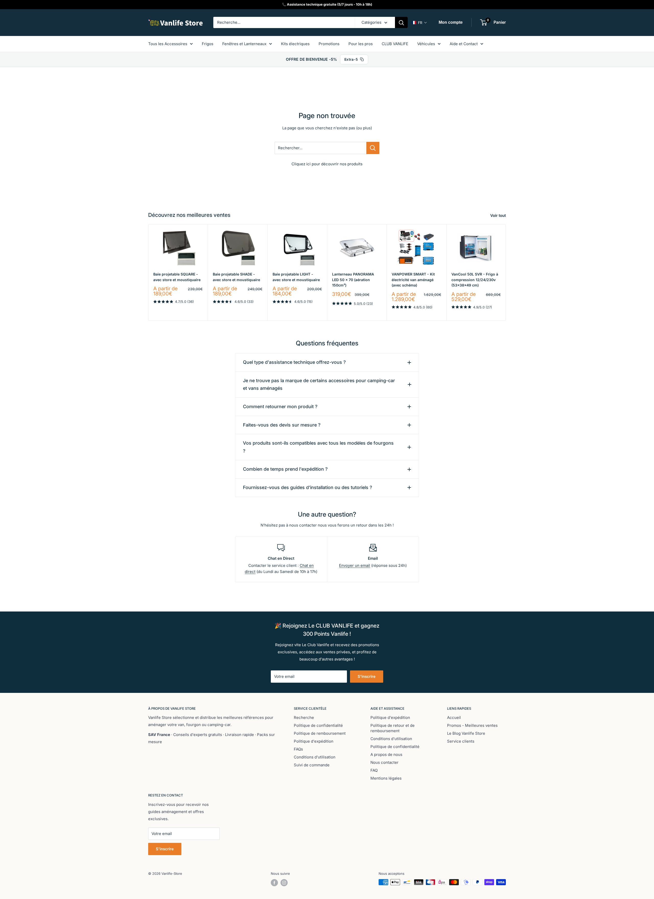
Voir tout (498, 215)
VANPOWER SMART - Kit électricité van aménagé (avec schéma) (413, 279)
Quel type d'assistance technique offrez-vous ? (294, 362)
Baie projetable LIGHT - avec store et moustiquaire (296, 277)
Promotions (329, 43)
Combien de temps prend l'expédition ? (285, 469)
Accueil (454, 717)
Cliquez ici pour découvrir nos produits (327, 163)
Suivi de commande (312, 765)
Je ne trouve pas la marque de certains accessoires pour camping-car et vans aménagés (319, 384)
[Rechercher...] (372, 148)
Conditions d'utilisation (314, 757)
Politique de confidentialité (318, 725)
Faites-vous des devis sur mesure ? (282, 425)
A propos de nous (386, 754)
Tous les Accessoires (167, 43)
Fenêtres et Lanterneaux (244, 43)
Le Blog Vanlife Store (466, 733)
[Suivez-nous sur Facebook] (274, 882)
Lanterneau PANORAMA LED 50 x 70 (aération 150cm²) (353, 279)
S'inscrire (367, 676)
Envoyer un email (354, 565)
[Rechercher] (401, 22)
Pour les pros (360, 43)
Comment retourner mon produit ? (280, 406)
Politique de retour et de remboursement (392, 728)
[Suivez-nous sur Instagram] (284, 882)
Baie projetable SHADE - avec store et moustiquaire (236, 277)
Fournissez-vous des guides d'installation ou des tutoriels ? (307, 487)
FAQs (298, 749)
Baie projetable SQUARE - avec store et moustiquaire (177, 277)
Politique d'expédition (313, 741)
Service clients (460, 741)
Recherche (304, 717)
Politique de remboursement (320, 733)
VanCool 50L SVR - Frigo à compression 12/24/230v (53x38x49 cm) (474, 279)
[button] (419, 22)
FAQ (374, 770)
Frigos (207, 43)
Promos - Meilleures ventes (472, 725)
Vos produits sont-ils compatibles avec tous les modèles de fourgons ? (318, 447)
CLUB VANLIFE (395, 43)
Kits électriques (295, 43)
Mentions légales (386, 778)
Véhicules (426, 43)
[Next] (505, 272)
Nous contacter (384, 762)
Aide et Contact (464, 43)
